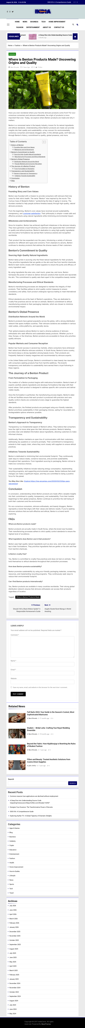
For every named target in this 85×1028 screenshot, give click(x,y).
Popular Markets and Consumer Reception (28, 164)
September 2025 (15, 944)
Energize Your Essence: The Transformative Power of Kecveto (31, 807)
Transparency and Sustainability (22, 171)
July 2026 (12, 906)
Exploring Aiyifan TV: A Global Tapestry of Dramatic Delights (31, 816)
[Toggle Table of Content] (43, 142)
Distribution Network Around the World (26, 161)
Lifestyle (12, 876)
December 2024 (14, 983)
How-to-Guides (14, 871)
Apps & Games (14, 828)
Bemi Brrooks (15, 67)
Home (17, 22)
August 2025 (13, 949)
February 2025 (14, 975)
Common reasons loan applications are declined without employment (34, 796)
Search (11, 779)
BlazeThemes (46, 1024)
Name (13, 661)
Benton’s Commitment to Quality (23, 152)
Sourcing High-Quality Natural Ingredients (27, 154)
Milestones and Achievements (24, 149)
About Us (47, 27)
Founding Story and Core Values (24, 147)
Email (13, 670)
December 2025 (14, 932)
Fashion (19, 27)
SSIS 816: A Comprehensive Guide (59, 2)
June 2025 (12, 957)
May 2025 (12, 962)
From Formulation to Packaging (24, 168)
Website (13, 678)
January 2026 (14, 927)
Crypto (11, 845)
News (25, 22)
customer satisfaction (31, 213)
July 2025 (12, 953)
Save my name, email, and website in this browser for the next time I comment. (40, 687)
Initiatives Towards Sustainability (25, 176)
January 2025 (14, 979)
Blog (11, 832)
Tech (43, 22)
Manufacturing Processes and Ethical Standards (30, 156)
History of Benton (17, 145)
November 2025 (14, 936)
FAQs (13, 181)
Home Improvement (57, 22)
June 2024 (12, 1009)
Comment (15, 635)
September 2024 (15, 996)
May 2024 (12, 1014)
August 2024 (13, 1001)
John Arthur (32, 766)
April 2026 (12, 914)
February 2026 (14, 923)
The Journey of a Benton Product (23, 166)
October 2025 (14, 940)
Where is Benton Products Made (28, 597)
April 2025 (12, 966)
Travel (11, 893)
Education (12, 850)
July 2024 (12, 1005)
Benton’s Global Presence (20, 159)
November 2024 (14, 988)
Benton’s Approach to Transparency (25, 173)
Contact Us (59, 27)
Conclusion (15, 178)
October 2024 (14, 992)
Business (34, 22)
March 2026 (13, 919)
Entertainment (33, 27)
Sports (11, 884)
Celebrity (12, 841)
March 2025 (13, 970)
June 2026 (12, 910)
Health (11, 863)
